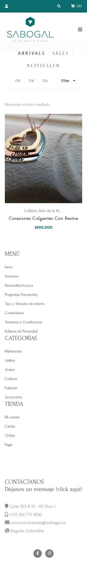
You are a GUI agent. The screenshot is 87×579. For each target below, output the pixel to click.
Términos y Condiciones (23, 322)
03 (45, 81)
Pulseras (11, 388)
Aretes (10, 369)
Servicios (12, 276)
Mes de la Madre (52, 210)
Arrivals (31, 53)
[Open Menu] (80, 29)
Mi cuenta (12, 417)
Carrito (10, 426)
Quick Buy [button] (46, 158)
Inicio (9, 267)
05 (18, 81)
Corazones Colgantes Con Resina (43, 218)
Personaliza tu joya (19, 285)
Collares (30, 210)
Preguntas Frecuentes (21, 294)
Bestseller (43, 66)
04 (31, 81)
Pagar (9, 444)
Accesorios (13, 397)
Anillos (10, 360)
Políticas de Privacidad (21, 331)
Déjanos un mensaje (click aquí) (43, 489)
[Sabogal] (30, 29)
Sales (60, 53)
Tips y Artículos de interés (25, 304)
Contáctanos (14, 313)
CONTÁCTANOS (24, 482)
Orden (10, 435)
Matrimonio (13, 351)
